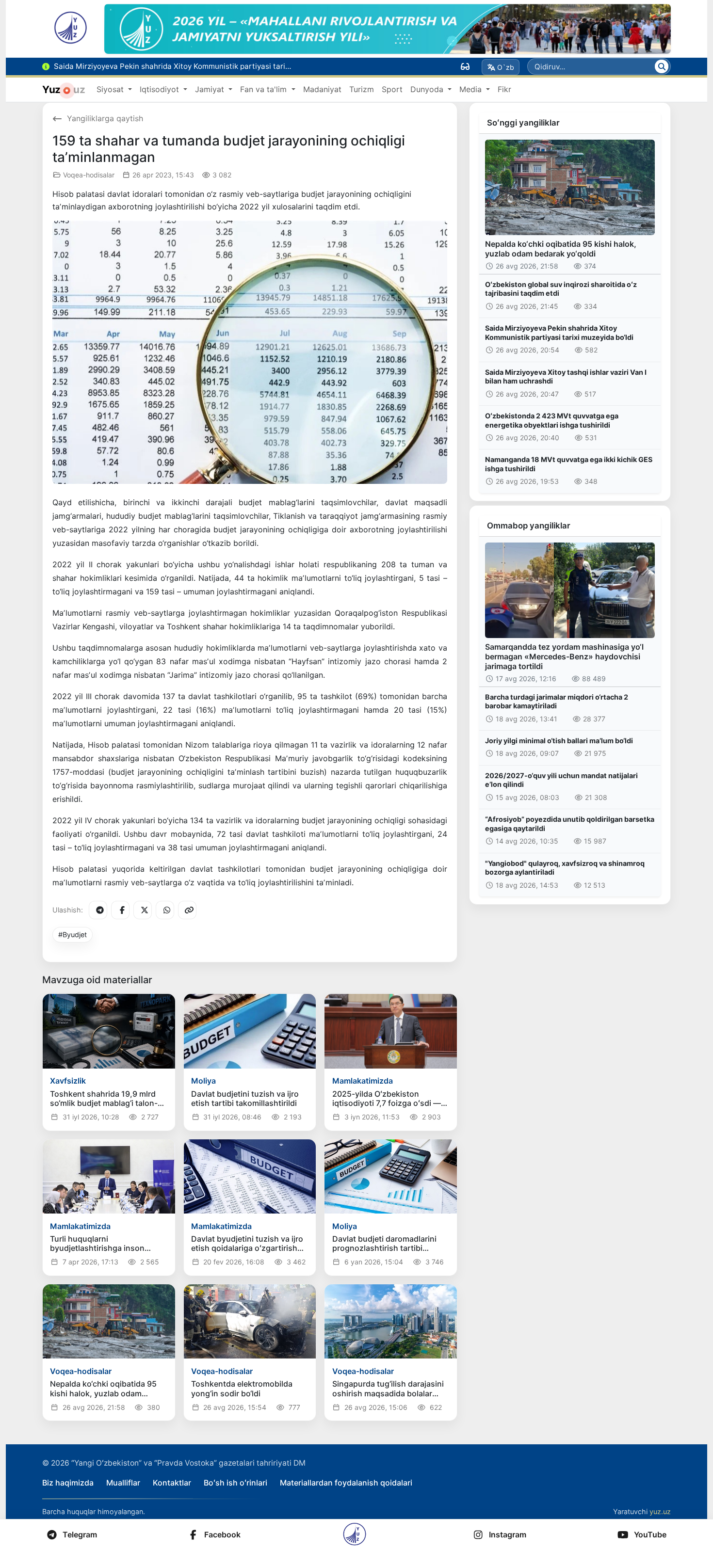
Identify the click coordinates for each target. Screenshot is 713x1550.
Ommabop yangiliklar (528, 525)
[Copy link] (187, 910)
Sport (392, 89)
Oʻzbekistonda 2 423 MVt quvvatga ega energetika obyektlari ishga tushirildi (551, 420)
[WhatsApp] (165, 910)
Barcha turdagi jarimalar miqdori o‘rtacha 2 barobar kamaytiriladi (556, 701)
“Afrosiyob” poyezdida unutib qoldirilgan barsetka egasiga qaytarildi (569, 823)
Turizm (361, 89)
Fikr (504, 89)
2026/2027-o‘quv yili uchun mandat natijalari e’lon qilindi (561, 780)
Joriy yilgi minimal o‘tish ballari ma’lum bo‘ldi (559, 740)
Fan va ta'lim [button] (264, 89)
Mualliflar (123, 1482)
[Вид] (465, 66)
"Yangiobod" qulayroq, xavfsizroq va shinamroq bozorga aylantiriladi (565, 868)
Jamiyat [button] (211, 89)
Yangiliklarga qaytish (105, 118)
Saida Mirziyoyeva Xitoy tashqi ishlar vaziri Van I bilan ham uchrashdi (566, 376)
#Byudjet (72, 934)
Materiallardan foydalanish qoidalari (346, 1482)
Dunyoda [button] (428, 89)
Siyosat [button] (111, 89)
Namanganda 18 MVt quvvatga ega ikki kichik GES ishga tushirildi (568, 464)
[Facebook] (120, 910)
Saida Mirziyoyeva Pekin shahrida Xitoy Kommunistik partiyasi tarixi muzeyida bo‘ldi (559, 332)
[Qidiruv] (661, 66)
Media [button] (471, 89)
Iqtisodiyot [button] (160, 89)
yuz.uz (660, 1511)
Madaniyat (322, 89)
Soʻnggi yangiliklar (523, 123)
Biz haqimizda (68, 1482)
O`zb (505, 67)
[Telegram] (98, 910)
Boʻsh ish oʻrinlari (235, 1482)
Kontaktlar (172, 1482)
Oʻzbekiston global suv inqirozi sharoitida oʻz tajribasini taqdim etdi (561, 289)
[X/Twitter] (142, 910)
